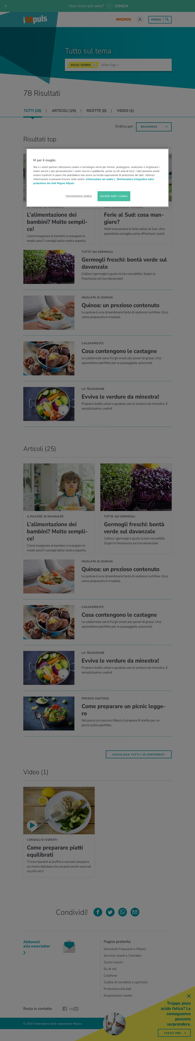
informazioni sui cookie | (101, 179)
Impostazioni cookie (79, 196)
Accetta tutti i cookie (114, 196)
